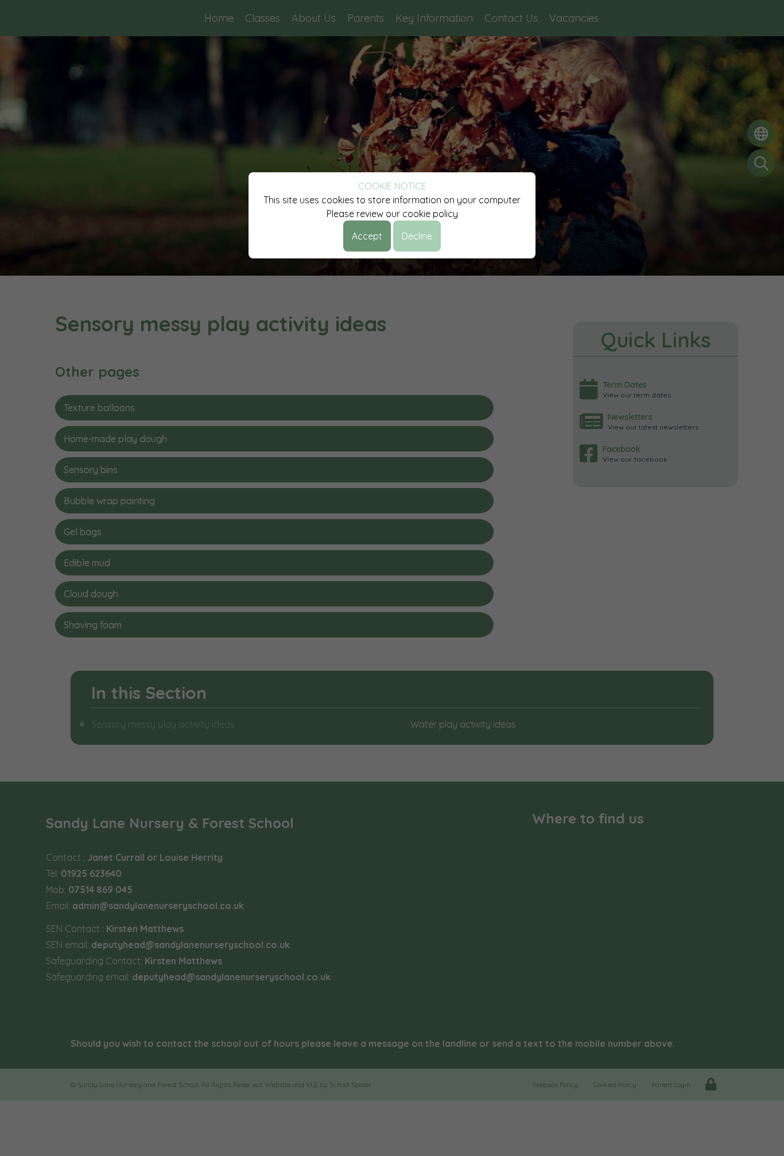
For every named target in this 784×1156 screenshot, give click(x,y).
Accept (367, 236)
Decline (417, 236)
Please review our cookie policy (392, 213)
